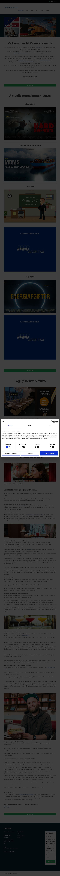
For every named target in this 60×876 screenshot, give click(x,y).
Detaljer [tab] (30, 425)
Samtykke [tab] (10, 425)
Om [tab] (49, 425)
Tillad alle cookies (49, 453)
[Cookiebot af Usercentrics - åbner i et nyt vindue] (52, 421)
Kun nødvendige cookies (11, 453)
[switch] (23, 447)
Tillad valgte (30, 453)
